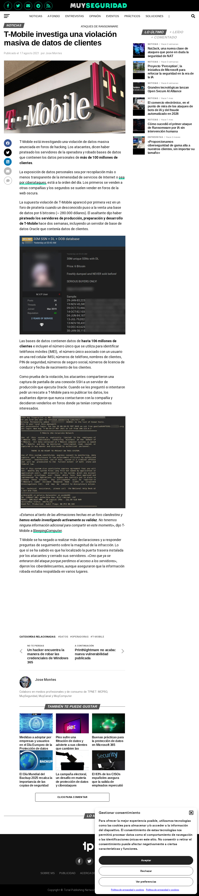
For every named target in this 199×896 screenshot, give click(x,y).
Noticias (35, 16)
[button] (191, 813)
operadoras (80, 637)
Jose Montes (53, 53)
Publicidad (67, 873)
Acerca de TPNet (92, 873)
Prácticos (132, 16)
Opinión (95, 16)
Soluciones (154, 16)
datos (64, 637)
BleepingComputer (47, 531)
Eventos (112, 16)
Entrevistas (74, 16)
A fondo (54, 16)
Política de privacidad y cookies (127, 890)
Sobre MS (47, 873)
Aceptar (146, 860)
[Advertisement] (72, 605)
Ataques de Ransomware (99, 26)
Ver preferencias (146, 881)
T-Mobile (98, 637)
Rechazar (146, 871)
